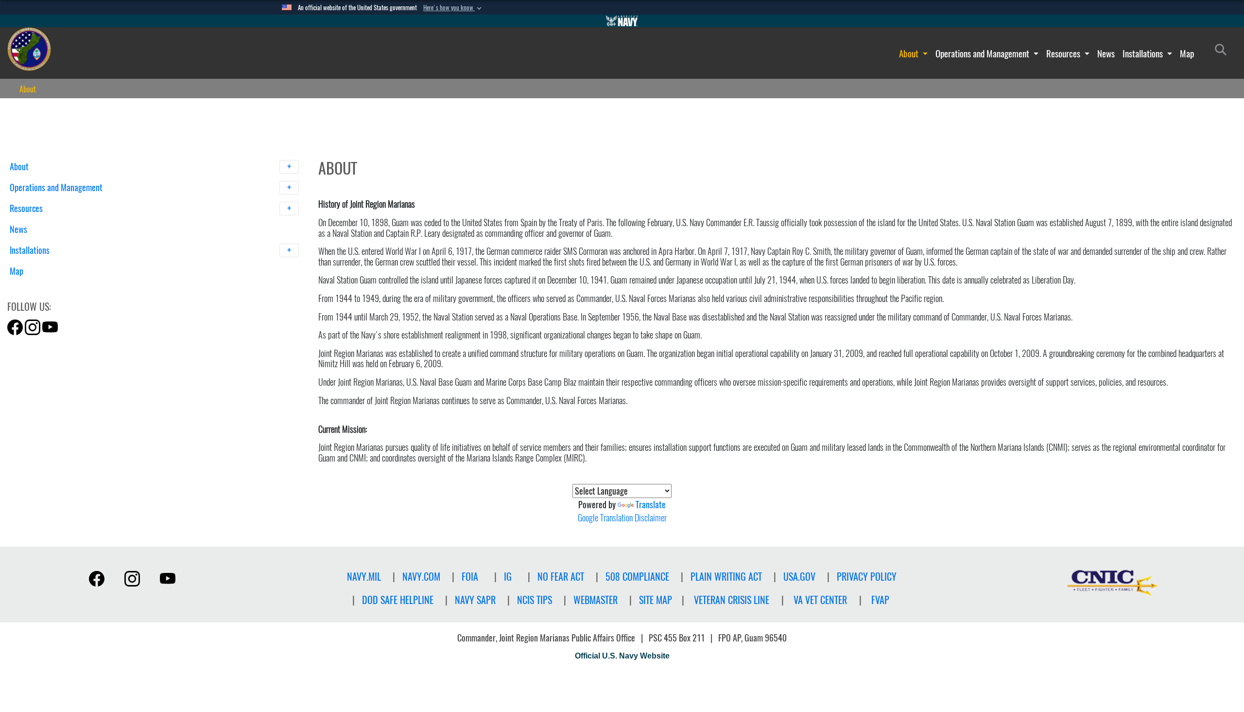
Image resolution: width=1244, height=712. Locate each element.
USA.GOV (799, 576)
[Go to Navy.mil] (622, 21)
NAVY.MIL (364, 576)
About (909, 53)
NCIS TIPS (534, 599)
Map (1187, 53)
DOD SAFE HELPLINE (397, 599)
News (1106, 53)
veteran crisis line (731, 599)
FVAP (880, 599)
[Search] (60, 288)
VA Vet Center (820, 599)
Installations (1144, 53)
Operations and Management (983, 53)
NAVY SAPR (475, 599)
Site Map (655, 599)
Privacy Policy (867, 576)
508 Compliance (637, 576)
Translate (651, 504)
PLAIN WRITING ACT (726, 576)
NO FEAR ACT (560, 576)
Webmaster (595, 599)
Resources (1064, 53)
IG (508, 576)
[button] (453, 8)
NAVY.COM (421, 576)
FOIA (470, 576)
